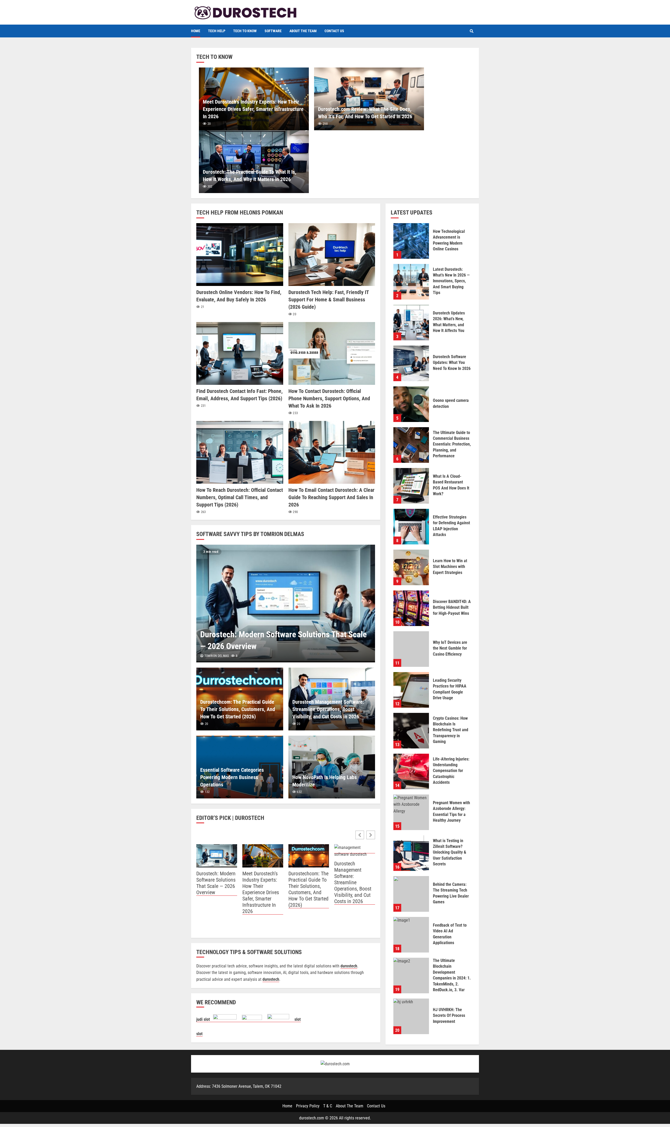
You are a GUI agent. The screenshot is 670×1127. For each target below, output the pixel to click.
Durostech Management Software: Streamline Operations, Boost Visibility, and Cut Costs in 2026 (328, 709)
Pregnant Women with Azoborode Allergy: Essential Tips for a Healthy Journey (411, 812)
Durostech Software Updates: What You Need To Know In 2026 (411, 363)
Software (273, 31)
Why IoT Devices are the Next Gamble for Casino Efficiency (411, 649)
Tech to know (245, 31)
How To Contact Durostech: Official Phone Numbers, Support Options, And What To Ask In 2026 (331, 353)
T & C (327, 1105)
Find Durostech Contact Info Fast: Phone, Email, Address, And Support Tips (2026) (239, 353)
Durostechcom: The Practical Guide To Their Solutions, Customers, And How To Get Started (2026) (237, 709)
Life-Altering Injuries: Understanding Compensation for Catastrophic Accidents (411, 771)
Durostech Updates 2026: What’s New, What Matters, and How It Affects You (411, 322)
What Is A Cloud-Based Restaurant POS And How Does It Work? (411, 486)
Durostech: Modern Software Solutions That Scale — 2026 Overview (285, 603)
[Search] (471, 31)
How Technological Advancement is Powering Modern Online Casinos (411, 241)
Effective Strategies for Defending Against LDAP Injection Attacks (411, 526)
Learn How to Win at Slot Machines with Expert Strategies (411, 567)
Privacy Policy (308, 1105)
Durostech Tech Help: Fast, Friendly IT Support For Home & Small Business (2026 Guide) (331, 254)
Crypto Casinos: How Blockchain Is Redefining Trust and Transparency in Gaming (411, 730)
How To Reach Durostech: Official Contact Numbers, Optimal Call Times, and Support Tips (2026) (239, 452)
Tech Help (216, 31)
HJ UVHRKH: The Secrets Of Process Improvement (411, 1016)
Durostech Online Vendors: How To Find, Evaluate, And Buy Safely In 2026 (239, 254)
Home (195, 31)
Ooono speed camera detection (411, 404)
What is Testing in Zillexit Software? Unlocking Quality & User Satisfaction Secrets (411, 853)
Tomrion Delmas (216, 656)
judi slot (204, 1019)
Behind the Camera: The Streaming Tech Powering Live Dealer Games (411, 894)
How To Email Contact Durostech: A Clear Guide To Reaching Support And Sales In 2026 (331, 452)
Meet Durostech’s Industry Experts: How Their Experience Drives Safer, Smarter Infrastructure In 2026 (253, 109)
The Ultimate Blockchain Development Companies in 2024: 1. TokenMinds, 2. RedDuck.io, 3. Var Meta (411, 975)
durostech (271, 979)
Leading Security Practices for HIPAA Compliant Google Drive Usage (411, 690)
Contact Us (334, 31)
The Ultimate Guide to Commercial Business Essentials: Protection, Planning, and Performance (411, 445)
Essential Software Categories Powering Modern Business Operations (232, 777)
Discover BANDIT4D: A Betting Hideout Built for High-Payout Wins (411, 608)
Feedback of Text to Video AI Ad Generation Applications (411, 935)
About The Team (303, 31)
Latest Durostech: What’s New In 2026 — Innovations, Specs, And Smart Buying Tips (411, 282)
